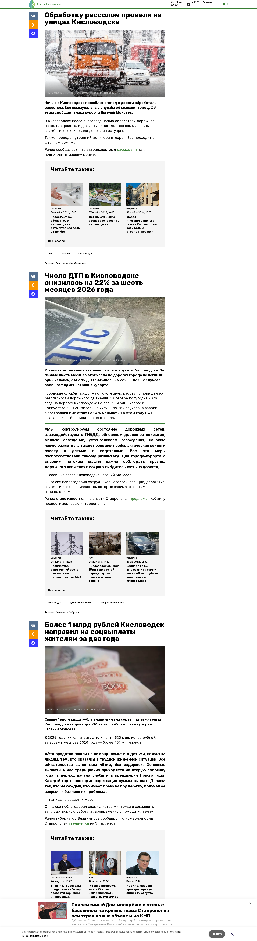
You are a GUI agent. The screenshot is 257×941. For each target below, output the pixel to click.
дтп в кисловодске (81, 602)
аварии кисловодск (112, 602)
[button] (52, 910)
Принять (216, 933)
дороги (66, 253)
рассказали (127, 149)
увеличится (79, 823)
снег (50, 253)
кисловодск (85, 253)
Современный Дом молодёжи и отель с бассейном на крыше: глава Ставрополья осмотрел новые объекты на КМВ (120, 910)
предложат (139, 499)
